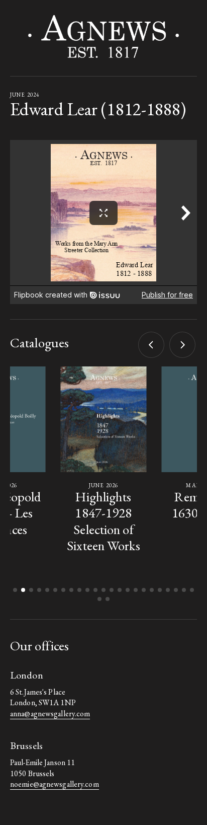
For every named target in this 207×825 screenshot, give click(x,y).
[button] (151, 344)
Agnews (103, 36)
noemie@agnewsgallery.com (54, 784)
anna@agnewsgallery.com (50, 713)
